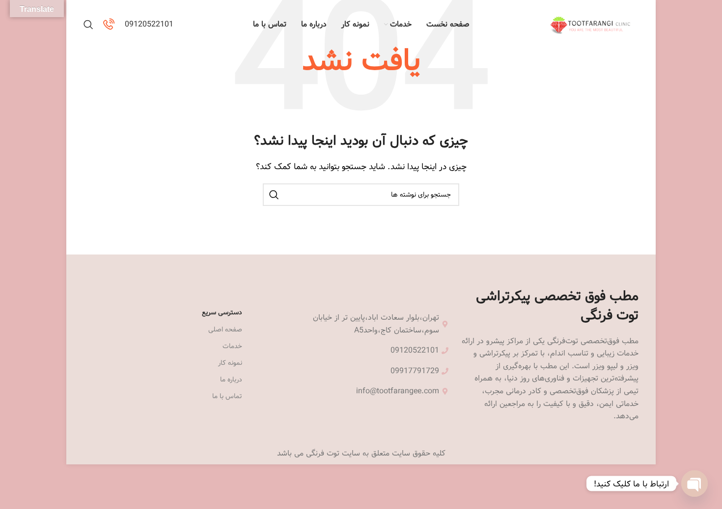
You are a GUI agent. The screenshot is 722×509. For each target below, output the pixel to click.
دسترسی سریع (222, 312)
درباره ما (231, 379)
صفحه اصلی (225, 329)
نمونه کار (230, 363)
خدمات (232, 346)
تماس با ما (227, 396)
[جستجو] (88, 24)
